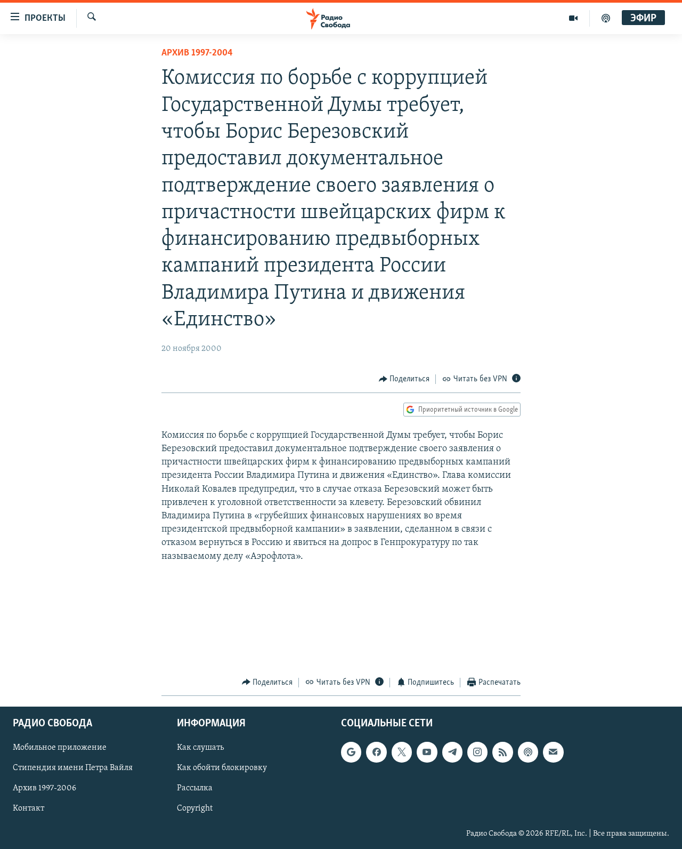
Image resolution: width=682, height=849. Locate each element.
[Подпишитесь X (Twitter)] (402, 752)
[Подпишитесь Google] (351, 752)
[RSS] (502, 752)
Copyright (195, 809)
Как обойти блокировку (222, 768)
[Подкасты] (528, 752)
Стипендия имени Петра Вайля (73, 768)
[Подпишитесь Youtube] (427, 752)
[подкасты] (606, 18)
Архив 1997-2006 (44, 788)
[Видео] (573, 18)
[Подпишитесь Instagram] (477, 752)
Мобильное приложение (60, 748)
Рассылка (195, 788)
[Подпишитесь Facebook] (376, 752)
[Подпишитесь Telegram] (452, 752)
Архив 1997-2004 (197, 53)
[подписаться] (553, 752)
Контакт (28, 809)
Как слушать (200, 748)
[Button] (404, 379)
